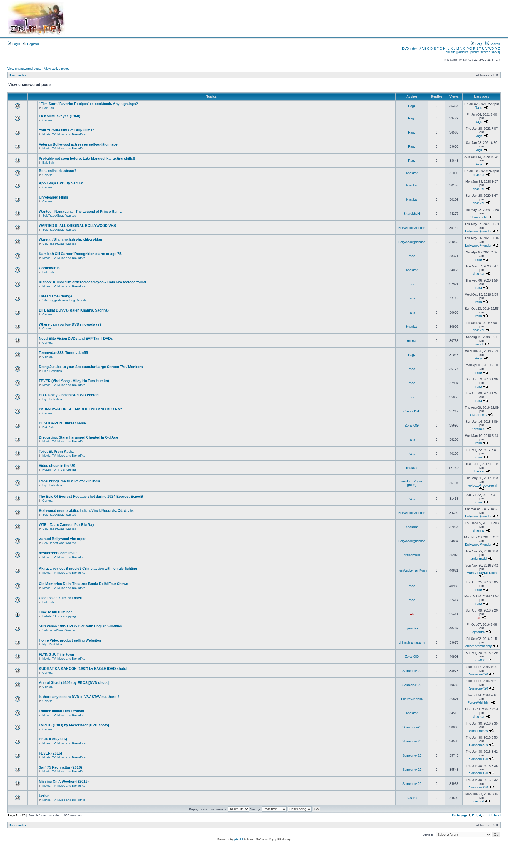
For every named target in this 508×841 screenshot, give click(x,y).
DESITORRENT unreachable (62, 423)
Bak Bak (48, 107)
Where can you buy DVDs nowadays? (70, 324)
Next (497, 815)
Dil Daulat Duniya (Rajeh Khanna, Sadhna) (74, 310)
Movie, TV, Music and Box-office (64, 134)
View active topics (57, 68)
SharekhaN (412, 213)
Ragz (412, 106)
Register (32, 44)
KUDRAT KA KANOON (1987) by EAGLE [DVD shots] (83, 669)
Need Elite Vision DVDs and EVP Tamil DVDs (76, 339)
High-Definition (52, 370)
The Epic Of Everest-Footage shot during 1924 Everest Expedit (91, 496)
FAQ (478, 44)
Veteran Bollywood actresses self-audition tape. (78, 144)
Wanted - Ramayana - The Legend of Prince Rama (80, 211)
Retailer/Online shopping (59, 469)
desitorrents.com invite (58, 553)
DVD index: (410, 48)
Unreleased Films (53, 197)
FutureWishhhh (412, 699)
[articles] (463, 52)
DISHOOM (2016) (53, 739)
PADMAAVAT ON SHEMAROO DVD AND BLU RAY (80, 409)
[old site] (451, 52)
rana (412, 256)
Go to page (460, 815)
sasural (412, 798)
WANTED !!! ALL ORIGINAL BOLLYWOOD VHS (77, 226)
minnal (411, 340)
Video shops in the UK (57, 466)
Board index (17, 75)
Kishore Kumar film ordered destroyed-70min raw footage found (92, 282)
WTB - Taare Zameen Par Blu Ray (66, 525)
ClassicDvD (411, 411)
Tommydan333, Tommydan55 (63, 353)
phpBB (239, 839)
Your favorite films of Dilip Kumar (66, 130)
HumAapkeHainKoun (412, 570)
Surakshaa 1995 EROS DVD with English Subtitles (80, 626)
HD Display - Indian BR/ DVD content (69, 395)
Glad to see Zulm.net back (60, 598)
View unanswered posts (24, 68)
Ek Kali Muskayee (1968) (59, 116)
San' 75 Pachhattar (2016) (60, 767)
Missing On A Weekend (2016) (64, 782)
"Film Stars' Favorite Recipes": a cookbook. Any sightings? (88, 104)
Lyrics (44, 796)
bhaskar (412, 173)
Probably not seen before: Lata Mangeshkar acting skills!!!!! (89, 158)
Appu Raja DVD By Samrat (61, 183)
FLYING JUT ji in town (56, 654)
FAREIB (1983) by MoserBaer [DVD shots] (74, 725)
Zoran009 (412, 425)
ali (412, 614)
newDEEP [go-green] (411, 483)
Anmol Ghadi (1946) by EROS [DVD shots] (74, 683)
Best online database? (57, 171)
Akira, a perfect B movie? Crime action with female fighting (88, 569)
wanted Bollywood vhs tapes (62, 539)
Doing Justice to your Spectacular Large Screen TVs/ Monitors (91, 367)
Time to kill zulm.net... (56, 612)
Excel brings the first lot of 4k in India (69, 481)
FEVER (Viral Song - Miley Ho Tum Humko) (74, 381)
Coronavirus (49, 268)
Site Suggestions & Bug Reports (64, 300)
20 (490, 815)
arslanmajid (412, 555)
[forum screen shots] (485, 52)
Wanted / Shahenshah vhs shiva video (70, 240)
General (47, 120)
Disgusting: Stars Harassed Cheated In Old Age (78, 437)
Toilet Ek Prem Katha (56, 451)
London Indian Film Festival (61, 711)
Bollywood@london (411, 227)
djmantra (412, 628)
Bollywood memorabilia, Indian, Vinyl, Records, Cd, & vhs (86, 511)
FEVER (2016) (50, 753)
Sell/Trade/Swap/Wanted (59, 215)
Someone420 (411, 670)
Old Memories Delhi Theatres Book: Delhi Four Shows (83, 584)
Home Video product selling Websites (70, 640)
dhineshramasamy (412, 642)
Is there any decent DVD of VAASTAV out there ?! (80, 697)
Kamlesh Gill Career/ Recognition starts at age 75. (80, 254)
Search (494, 44)
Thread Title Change (55, 296)
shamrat (412, 527)
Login (15, 44)
